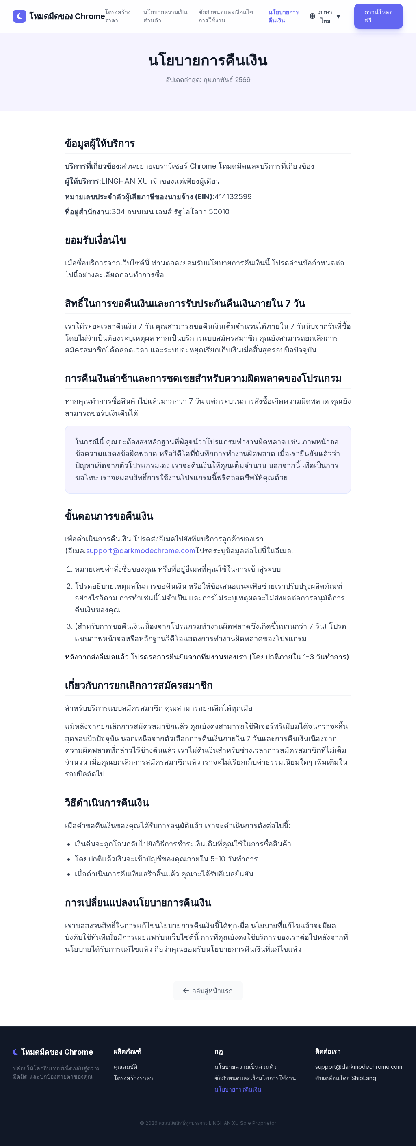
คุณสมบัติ (125, 1066)
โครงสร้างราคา (118, 16)
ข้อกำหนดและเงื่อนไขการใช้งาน (226, 16)
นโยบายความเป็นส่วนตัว (165, 16)
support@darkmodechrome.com (140, 550)
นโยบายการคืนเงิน (284, 16)
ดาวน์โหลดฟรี (378, 16)
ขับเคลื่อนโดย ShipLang (345, 1077)
